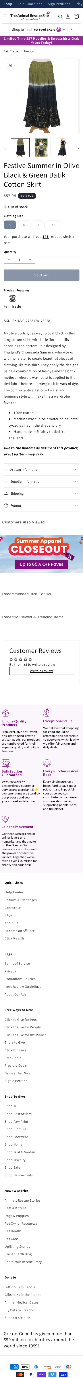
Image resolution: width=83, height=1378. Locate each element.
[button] (60, 16)
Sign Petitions (59, 4)
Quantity (10, 252)
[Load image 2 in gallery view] (41, 147)
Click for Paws (15, 1050)
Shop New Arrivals (19, 1175)
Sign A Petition (16, 1080)
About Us (11, 923)
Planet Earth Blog (18, 1254)
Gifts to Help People (20, 1287)
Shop (8, 4)
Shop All (11, 1106)
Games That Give (18, 1073)
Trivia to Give (15, 1042)
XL (56, 225)
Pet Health (13, 1231)
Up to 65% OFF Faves (42, 564)
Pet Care (11, 1238)
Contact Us (13, 907)
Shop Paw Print (16, 1121)
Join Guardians (29, 4)
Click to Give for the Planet (25, 1035)
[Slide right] (78, 149)
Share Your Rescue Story (23, 1261)
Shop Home (14, 1144)
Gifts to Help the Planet (23, 1294)
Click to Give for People (23, 1027)
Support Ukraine (17, 1317)
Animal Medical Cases (21, 1302)
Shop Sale (12, 1167)
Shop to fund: (33, 29)
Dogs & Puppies (17, 1215)
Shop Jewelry (15, 1159)
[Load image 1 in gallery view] (20, 147)
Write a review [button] (41, 670)
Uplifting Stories (17, 1246)
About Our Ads (15, 994)
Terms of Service (17, 963)
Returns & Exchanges (21, 900)
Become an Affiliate (20, 930)
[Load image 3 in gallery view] (62, 147)
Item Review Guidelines (23, 986)
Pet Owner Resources (21, 1223)
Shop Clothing (16, 1129)
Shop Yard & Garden (20, 1152)
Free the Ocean (16, 1065)
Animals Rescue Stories (23, 1200)
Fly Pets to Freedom (20, 1310)
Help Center (14, 892)
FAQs (8, 915)
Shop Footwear (16, 1136)
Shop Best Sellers (18, 1113)
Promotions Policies (20, 978)
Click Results (15, 938)
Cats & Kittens (15, 1208)
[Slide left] (5, 149)
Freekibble (13, 1058)
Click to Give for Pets (21, 1019)
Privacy (10, 971)
